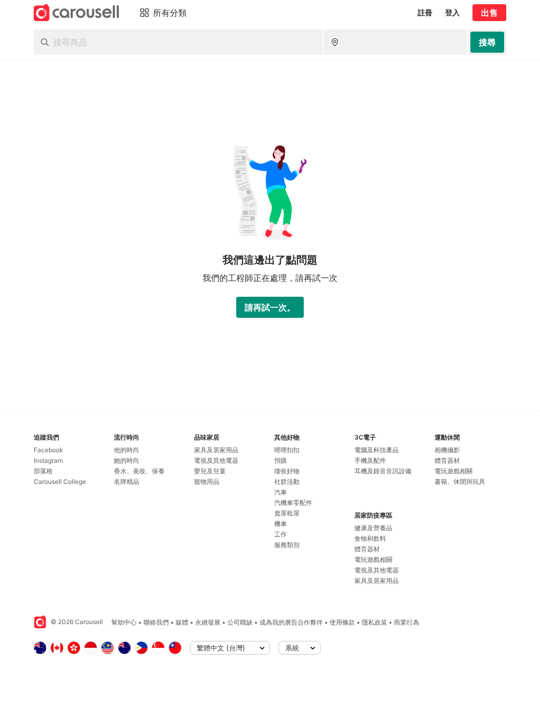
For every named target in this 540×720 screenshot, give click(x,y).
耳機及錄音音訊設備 (382, 471)
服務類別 (287, 545)
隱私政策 (374, 622)
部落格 (43, 471)
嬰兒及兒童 (210, 471)
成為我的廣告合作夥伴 (291, 622)
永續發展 (207, 622)
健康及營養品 (373, 528)
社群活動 (287, 481)
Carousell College (60, 481)
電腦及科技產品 (376, 450)
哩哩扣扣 (287, 450)
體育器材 (367, 549)
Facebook (48, 450)
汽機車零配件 (293, 503)
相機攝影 (447, 450)
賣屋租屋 (287, 513)
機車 (280, 524)
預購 (280, 460)
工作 (280, 534)
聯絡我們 (156, 622)
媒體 (182, 622)
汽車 (280, 492)
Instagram (48, 460)
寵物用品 (206, 481)
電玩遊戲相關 (373, 559)
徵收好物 (287, 471)
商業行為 (406, 622)
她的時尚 (126, 460)
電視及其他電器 (216, 460)
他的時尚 (126, 450)
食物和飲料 (370, 538)
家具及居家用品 (216, 450)
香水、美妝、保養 (139, 471)
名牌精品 (126, 481)
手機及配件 (370, 460)
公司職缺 (240, 622)
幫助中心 (124, 622)
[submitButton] (487, 42)
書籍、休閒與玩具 (460, 481)
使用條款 (342, 622)
